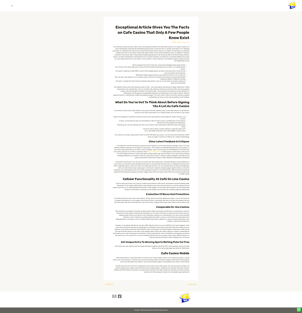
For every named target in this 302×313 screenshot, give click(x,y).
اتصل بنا (20, 5)
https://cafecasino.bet (154, 151)
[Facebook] (119, 296)
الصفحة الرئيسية (55, 5)
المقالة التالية (108, 284)
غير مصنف (186, 42)
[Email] (114, 296)
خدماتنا (31, 5)
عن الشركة (41, 5)
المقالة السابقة (193, 284)
